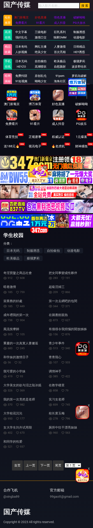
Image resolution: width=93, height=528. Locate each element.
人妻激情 (60, 46)
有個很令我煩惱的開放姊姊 (68, 329)
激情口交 (40, 37)
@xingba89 (11, 496)
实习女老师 (57, 399)
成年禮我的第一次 (16, 315)
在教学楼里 (57, 385)
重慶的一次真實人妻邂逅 (20, 343)
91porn (60, 75)
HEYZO (21, 66)
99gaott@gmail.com (64, 496)
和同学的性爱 (12, 441)
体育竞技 (11, 137)
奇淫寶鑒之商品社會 (17, 273)
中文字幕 (21, 32)
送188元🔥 (11, 146)
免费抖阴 (21, 75)
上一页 (30, 465)
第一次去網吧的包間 (63, 301)
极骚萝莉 (79, 61)
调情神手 (55, 371)
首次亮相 (60, 52)
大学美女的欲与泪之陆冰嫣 (22, 385)
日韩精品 (79, 46)
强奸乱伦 (21, 37)
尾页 (58, 465)
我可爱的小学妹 (14, 371)
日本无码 (21, 61)
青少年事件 (57, 343)
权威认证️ (58, 137)
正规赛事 (35, 137)
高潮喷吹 (40, 66)
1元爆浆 (81, 137)
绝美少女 (40, 52)
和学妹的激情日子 (16, 357)
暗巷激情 (9, 287)
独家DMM (59, 37)
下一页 (45, 465)
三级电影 (40, 32)
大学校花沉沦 (12, 413)
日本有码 (21, 46)
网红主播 (40, 46)
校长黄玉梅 (57, 413)
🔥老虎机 (58, 146)
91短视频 (21, 81)
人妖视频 (21, 52)
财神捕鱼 (81, 146)
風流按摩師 (11, 329)
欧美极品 (60, 61)
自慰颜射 (60, 66)
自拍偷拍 (40, 61)
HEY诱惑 (79, 52)
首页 (17, 465)
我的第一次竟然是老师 (19, 399)
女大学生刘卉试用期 (17, 427)
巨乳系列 (60, 32)
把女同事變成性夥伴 (63, 273)
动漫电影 (79, 37)
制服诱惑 (79, 32)
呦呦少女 (40, 81)
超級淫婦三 (57, 287)
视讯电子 (35, 146)
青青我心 (55, 357)
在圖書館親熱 (58, 315)
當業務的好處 (12, 301)
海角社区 (60, 81)
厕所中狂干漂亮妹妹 (63, 427)
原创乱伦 (40, 75)
